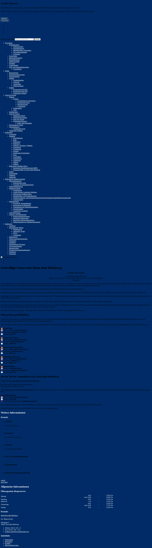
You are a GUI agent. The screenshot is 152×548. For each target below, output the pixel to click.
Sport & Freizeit (14, 114)
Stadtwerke (8, 224)
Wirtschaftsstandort (15, 181)
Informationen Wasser (16, 228)
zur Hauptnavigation (11, 28)
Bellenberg (16, 142)
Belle (15, 140)
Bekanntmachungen (15, 58)
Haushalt (12, 63)
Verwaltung (9, 43)
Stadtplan (12, 175)
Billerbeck (16, 144)
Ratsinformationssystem (17, 75)
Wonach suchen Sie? (7, 39)
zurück (3, 480)
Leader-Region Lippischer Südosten (25, 192)
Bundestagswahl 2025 (20, 91)
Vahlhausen (17, 160)
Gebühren (12, 242)
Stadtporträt (9, 132)
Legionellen (17, 235)
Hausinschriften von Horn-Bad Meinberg (26, 170)
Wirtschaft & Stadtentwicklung (15, 179)
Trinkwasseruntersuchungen (18, 239)
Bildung (11, 97)
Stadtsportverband (19, 116)
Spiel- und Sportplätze (24, 123)
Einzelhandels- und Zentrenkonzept (24, 196)
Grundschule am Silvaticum (26, 101)
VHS (15, 110)
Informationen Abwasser (17, 244)
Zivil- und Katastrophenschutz (19, 67)
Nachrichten (13, 56)
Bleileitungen (17, 229)
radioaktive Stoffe (19, 231)
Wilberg (15, 164)
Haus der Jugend (18, 119)
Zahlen (11, 172)
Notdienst (12, 226)
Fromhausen (17, 149)
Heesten (16, 151)
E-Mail (14, 429)
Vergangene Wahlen (19, 93)
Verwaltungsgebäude (20, 52)
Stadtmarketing (14, 201)
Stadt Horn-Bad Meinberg (9, 515)
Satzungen (12, 254)
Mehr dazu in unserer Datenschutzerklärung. (17, 15)
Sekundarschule (22, 104)
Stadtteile (12, 136)
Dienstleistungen (18, 48)
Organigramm (13, 65)
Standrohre (12, 241)
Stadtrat (11, 78)
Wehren (15, 162)
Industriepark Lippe (19, 183)
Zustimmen (5, 21)
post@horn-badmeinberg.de (17, 532)
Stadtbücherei (13, 112)
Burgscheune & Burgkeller (22, 205)
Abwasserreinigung (15, 246)
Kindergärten (17, 108)
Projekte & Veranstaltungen (22, 203)
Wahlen (11, 88)
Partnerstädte (13, 173)
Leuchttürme (17, 69)
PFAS (15, 233)
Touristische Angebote (20, 211)
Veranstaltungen (14, 127)
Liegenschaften (18, 200)
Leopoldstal (17, 157)
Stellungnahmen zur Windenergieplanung (26, 222)
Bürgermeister (13, 73)
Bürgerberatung (14, 45)
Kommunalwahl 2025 (20, 89)
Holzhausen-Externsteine (21, 153)
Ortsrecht (16, 82)
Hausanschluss (14, 248)
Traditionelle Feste (19, 129)
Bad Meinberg (18, 138)
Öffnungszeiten (18, 47)
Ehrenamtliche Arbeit (16, 125)
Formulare (16, 54)
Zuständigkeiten (18, 80)
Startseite (8, 261)
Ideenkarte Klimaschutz (21, 218)
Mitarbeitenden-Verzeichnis (22, 50)
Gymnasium (21, 106)
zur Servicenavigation (12, 32)
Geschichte (12, 134)
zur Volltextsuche (10, 26)
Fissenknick (17, 147)
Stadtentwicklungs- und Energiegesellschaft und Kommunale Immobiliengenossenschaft (42, 198)
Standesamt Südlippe (16, 131)
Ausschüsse (17, 84)
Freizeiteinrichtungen (20, 121)
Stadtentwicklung (14, 188)
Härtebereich (13, 237)
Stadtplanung (17, 190)
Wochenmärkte (18, 209)
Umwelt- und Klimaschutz (17, 214)
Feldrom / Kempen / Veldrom (22, 145)
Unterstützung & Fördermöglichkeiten (25, 207)
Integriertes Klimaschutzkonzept (23, 220)
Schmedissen (17, 159)
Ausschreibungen (14, 213)
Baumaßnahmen (14, 60)
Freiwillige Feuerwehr (12, 263)
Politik (7, 71)
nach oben (4, 482)
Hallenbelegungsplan (20, 117)
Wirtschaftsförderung (16, 187)
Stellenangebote (14, 62)
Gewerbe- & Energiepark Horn (23, 185)
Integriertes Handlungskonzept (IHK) (25, 168)
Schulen (16, 99)
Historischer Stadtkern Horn (18, 166)
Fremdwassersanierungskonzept (19, 250)
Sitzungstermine (14, 76)
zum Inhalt (8, 24)
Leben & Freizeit (10, 95)
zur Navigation (10, 30)
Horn (15, 155)
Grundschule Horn (23, 103)
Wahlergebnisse (18, 86)
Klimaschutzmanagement (21, 216)
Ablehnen (4, 18)
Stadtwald (12, 177)
